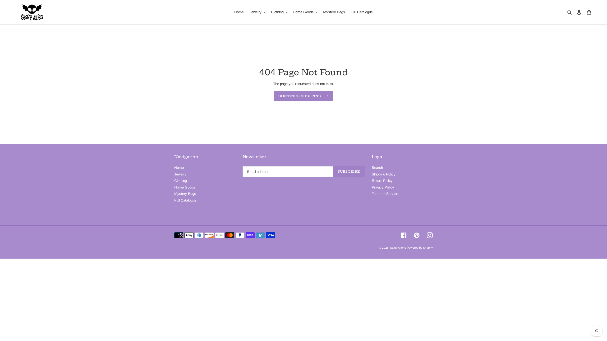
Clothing (180, 181)
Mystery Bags (185, 194)
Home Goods (184, 187)
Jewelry (180, 174)
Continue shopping (300, 96)
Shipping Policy (383, 174)
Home (179, 168)
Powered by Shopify (420, 247)
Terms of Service (385, 194)
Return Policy (382, 181)
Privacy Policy (383, 187)
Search (377, 168)
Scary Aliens (398, 247)
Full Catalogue (185, 200)
